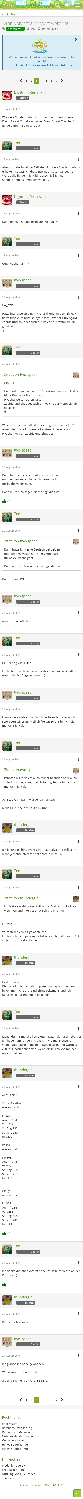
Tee (33, 28)
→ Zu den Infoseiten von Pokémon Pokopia (42, 65)
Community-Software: (41, 1485)
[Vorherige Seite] (21, 81)
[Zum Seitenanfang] (77, 1493)
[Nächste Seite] (62, 81)
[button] (78, 5)
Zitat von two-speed (21, 374)
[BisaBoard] (9, 5)
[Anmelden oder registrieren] (68, 5)
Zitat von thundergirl (21, 898)
